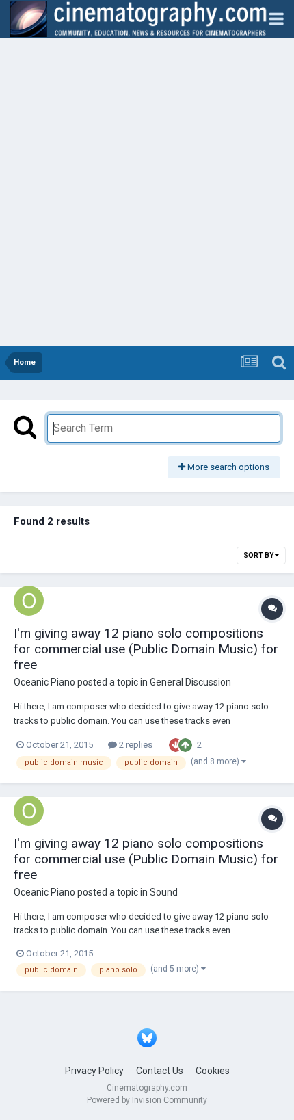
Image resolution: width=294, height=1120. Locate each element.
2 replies (134, 745)
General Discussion (190, 682)
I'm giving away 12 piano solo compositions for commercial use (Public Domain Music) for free (146, 649)
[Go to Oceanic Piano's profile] (29, 601)
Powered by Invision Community (147, 1100)
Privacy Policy (94, 1070)
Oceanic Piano (44, 682)
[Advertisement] (147, 191)
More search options (227, 467)
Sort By (259, 555)
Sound (164, 892)
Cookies (213, 1070)
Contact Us (159, 1070)
